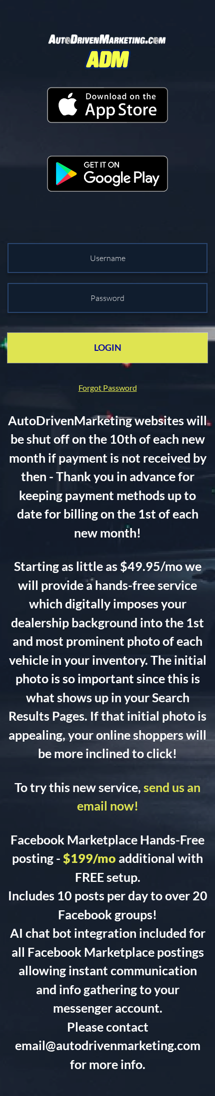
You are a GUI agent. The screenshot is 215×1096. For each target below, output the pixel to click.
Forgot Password (107, 387)
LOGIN (108, 347)
